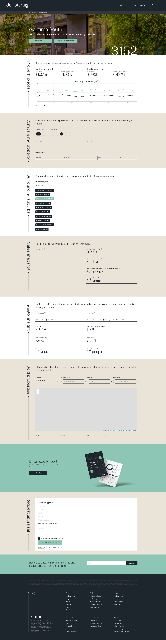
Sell (127, 5)
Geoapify (114, 430)
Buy (120, 5)
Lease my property (120, 599)
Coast (68, 607)
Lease (134, 5)
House (38, 134)
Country (68, 610)
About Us (69, 618)
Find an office (94, 620)
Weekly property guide (121, 632)
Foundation (69, 626)
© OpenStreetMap (128, 430)
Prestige (68, 604)
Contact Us (94, 618)
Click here (41, 548)
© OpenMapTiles (120, 430)
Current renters (119, 602)
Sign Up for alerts (95, 626)
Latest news (118, 623)
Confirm (131, 563)
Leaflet (104, 430)
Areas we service (71, 620)
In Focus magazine (120, 629)
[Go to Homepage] (17, 5)
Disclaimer (49, 620)
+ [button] (37, 390)
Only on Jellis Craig (72, 599)
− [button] (37, 393)
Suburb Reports (119, 626)
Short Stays (117, 604)
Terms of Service (46, 623)
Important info (70, 629)
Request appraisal (96, 604)
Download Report (38, 473)
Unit (45, 134)
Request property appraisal (65, 41)
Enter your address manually (47, 523)
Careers (68, 623)
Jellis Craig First (95, 602)
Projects (68, 602)
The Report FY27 (119, 620)
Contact (143, 5)
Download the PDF (40, 41)
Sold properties (95, 607)
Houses (37, 185)
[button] (125, 381)
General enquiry (95, 629)
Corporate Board (71, 632)
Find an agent (94, 599)
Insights (117, 618)
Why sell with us (95, 596)
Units (42, 185)
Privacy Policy (43, 620)
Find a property (71, 596)
